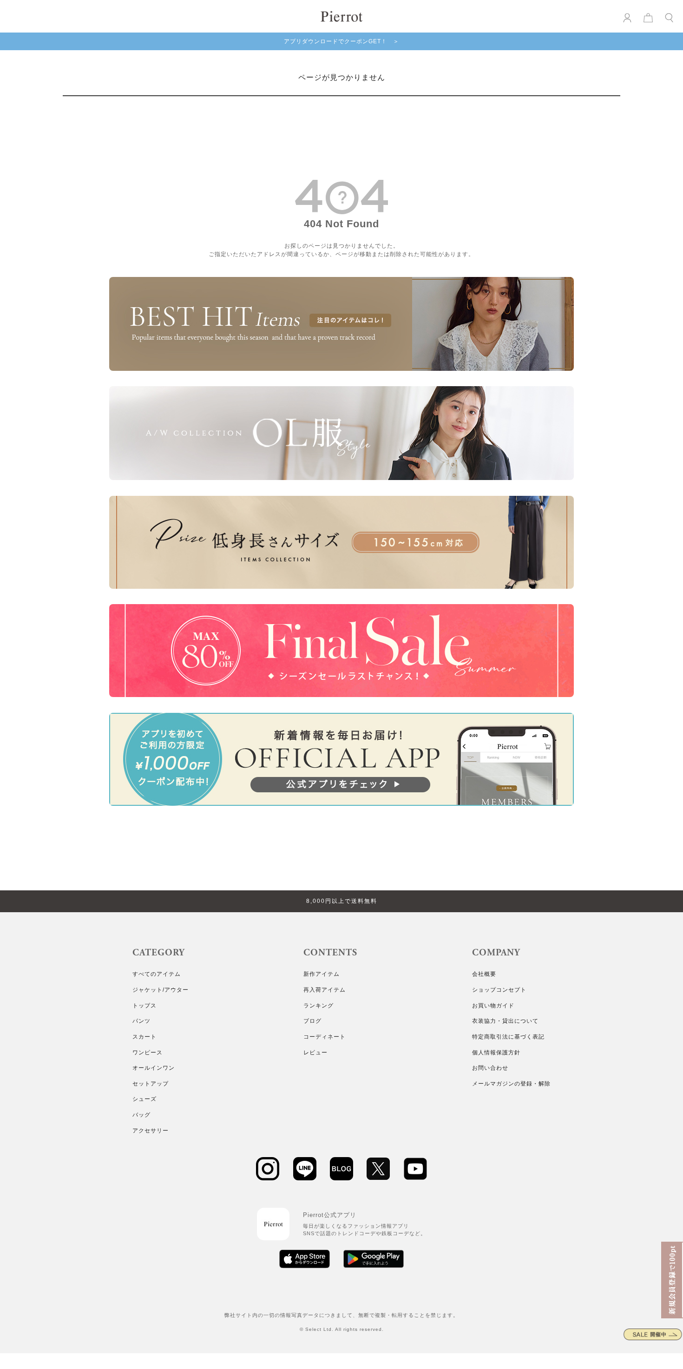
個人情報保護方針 (496, 1052)
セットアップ (150, 1083)
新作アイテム (321, 974)
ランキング (318, 1005)
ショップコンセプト (499, 990)
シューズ (144, 1099)
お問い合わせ (490, 1068)
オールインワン (153, 1068)
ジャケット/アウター (160, 990)
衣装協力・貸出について (505, 1021)
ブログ (312, 1021)
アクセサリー (150, 1130)
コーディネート (324, 1036)
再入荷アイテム (324, 990)
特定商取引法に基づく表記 (508, 1036)
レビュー (315, 1052)
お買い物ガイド (493, 1005)
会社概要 (484, 974)
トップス (144, 1005)
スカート (144, 1036)
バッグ (141, 1115)
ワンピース (147, 1052)
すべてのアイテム (156, 974)
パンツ (141, 1021)
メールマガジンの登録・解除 (511, 1083)
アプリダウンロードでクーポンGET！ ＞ (341, 41)
